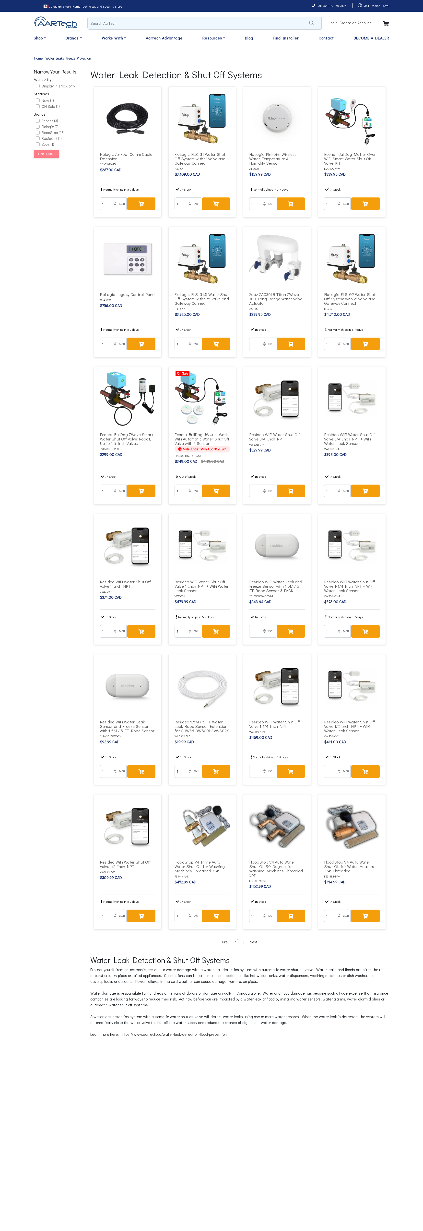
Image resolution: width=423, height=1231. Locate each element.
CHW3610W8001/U (111, 736)
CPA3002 (105, 300)
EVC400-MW (332, 169)
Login (333, 22)
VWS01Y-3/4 (331, 449)
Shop (38, 37)
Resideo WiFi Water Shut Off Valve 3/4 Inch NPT (274, 437)
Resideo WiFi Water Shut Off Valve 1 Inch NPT (125, 584)
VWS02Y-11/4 (257, 732)
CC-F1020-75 (108, 164)
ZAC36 (253, 309)
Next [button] (254, 941)
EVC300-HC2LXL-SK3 (188, 456)
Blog (249, 37)
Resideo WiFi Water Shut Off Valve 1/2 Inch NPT (125, 864)
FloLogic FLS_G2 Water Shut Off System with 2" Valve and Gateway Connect (350, 299)
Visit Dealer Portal (376, 5)
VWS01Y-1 (181, 596)
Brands (72, 37)
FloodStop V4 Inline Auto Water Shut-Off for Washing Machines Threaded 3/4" (200, 866)
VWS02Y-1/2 (107, 872)
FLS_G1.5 (180, 309)
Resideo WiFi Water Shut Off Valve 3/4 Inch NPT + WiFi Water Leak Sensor (349, 439)
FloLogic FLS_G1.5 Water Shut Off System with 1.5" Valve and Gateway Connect (202, 299)
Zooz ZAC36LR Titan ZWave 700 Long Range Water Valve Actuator (275, 299)
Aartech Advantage (164, 37)
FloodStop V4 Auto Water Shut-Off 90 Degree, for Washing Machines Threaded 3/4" (276, 868)
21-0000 (254, 169)
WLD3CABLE (182, 736)
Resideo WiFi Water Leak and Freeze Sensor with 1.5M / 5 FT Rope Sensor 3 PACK (275, 586)
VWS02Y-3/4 (257, 444)
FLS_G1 (179, 169)
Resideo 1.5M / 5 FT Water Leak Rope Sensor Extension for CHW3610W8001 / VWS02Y (202, 726)
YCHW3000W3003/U (261, 596)
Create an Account (355, 22)
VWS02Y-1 (106, 592)
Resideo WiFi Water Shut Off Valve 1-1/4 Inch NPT (274, 724)
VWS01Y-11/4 (332, 596)
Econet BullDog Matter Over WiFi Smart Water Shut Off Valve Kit (350, 158)
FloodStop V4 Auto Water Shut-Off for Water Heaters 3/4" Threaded (349, 866)
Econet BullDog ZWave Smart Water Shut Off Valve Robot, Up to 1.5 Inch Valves (126, 439)
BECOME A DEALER (371, 37)
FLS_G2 (328, 309)
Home (38, 58)
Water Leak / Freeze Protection (68, 58)
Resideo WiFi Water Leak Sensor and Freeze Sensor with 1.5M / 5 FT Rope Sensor (127, 726)
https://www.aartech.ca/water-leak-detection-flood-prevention (174, 1034)
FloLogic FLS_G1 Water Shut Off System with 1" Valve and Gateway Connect (200, 158)
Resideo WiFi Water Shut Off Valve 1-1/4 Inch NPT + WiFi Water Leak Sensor (349, 586)
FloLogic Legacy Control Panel (127, 294)
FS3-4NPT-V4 (332, 876)
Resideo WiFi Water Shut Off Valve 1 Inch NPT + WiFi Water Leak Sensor (202, 586)
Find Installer (286, 37)
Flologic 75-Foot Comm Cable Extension (126, 156)
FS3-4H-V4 (181, 876)
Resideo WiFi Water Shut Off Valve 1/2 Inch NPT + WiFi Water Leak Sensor (349, 726)
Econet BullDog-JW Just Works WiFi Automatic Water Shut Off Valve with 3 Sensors (202, 439)
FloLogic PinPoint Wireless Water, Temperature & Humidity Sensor (272, 158)
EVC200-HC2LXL (110, 449)
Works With (112, 37)
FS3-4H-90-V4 (258, 881)
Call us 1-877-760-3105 (331, 5)
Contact (326, 37)
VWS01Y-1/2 (331, 736)
